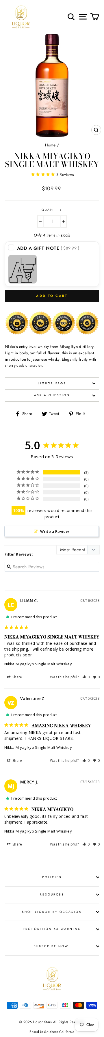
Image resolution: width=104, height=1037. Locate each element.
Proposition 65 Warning (52, 929)
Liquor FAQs (52, 383)
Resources (52, 894)
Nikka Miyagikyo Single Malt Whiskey (38, 663)
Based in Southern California (52, 1031)
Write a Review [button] (54, 531)
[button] (86, 677)
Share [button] (17, 677)
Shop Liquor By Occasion (52, 912)
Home (50, 145)
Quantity (52, 210)
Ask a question (52, 395)
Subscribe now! (52, 946)
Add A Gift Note (48, 248)
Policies (52, 877)
